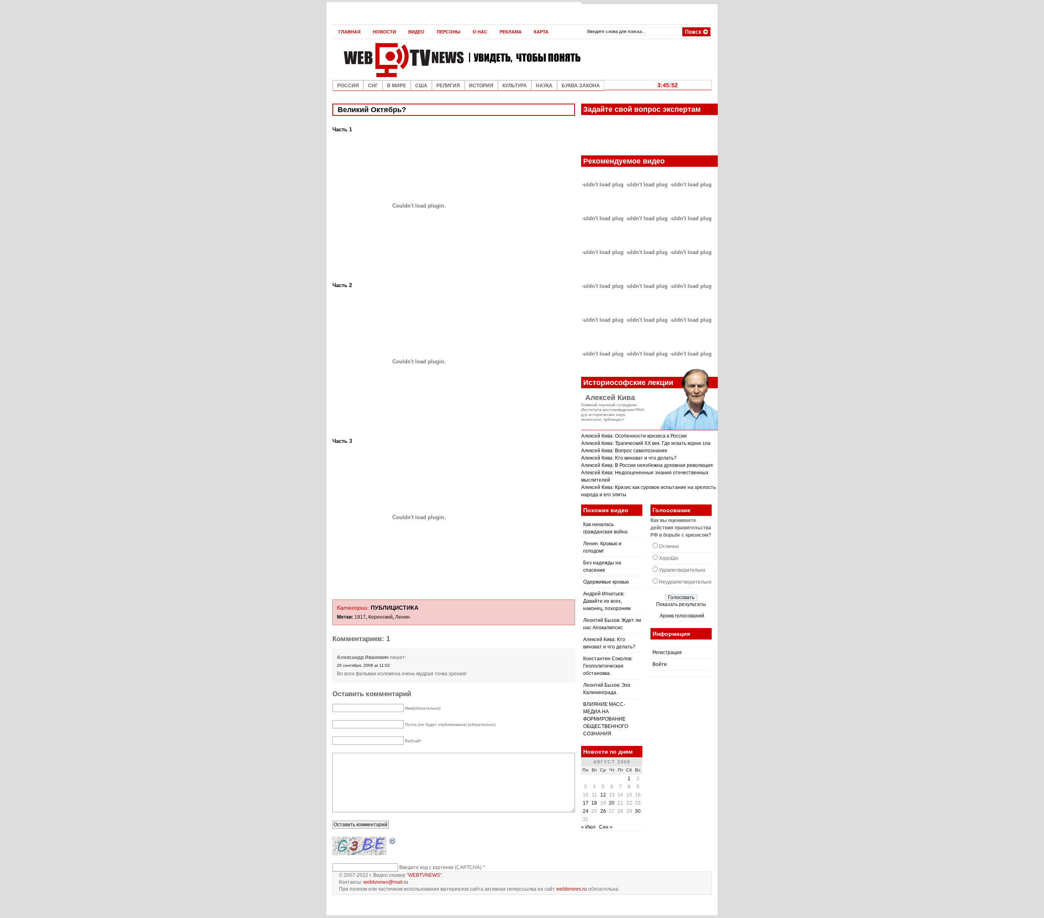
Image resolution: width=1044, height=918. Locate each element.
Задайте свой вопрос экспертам (642, 109)
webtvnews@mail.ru (385, 882)
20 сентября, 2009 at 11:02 (363, 665)
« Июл (588, 827)
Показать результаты (681, 604)
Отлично (669, 546)
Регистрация (667, 652)
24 (585, 811)
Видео (416, 31)
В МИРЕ (396, 85)
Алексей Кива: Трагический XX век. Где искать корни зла (645, 443)
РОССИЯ (348, 85)
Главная (349, 31)
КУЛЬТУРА (514, 85)
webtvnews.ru (571, 889)
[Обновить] (392, 841)
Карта (541, 31)
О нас (480, 31)
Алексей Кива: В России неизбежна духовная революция (647, 465)
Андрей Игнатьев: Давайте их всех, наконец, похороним (606, 601)
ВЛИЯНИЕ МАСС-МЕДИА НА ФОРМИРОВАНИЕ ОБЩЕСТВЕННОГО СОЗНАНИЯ (605, 719)
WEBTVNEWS (424, 875)
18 (594, 803)
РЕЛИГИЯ (448, 85)
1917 (360, 617)
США (421, 85)
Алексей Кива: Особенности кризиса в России (634, 436)
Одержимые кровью (606, 582)
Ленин (402, 617)
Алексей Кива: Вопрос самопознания (624, 450)
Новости (384, 31)
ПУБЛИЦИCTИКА (394, 607)
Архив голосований (682, 616)
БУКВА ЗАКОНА (581, 85)
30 (638, 811)
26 (603, 811)
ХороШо (668, 558)
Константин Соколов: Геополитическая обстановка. (608, 666)
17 (585, 803)
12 (603, 795)
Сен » (606, 827)
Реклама (511, 31)
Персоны (448, 31)
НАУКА (544, 85)
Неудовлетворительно (685, 582)
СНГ (373, 85)
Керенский (380, 617)
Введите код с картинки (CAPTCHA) (440, 867)
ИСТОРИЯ (481, 85)
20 (612, 803)
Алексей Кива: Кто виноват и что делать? (629, 458)
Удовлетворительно (682, 570)
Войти (659, 664)
